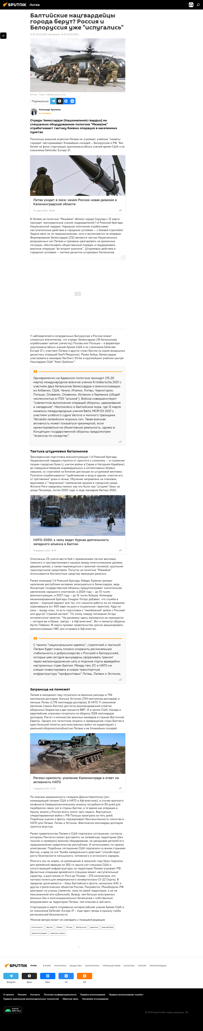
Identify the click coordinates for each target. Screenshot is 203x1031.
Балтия (49, 927)
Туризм (142, 965)
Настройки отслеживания (95, 998)
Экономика (92, 965)
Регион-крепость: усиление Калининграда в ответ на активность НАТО (76, 780)
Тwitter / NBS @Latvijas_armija (52, 94)
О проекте (8, 994)
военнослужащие (39, 933)
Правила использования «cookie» (126, 994)
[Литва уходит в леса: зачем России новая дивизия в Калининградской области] (77, 175)
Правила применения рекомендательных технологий (31, 998)
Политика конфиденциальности (60, 994)
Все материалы (45, 113)
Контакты (35, 994)
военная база (107, 927)
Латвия (59, 927)
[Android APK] (13, 1010)
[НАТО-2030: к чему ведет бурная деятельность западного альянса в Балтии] (77, 515)
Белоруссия (81, 927)
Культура (129, 965)
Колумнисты (37, 927)
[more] (120, 210)
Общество (75, 965)
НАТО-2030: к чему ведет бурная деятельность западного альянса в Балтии (71, 542)
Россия (69, 927)
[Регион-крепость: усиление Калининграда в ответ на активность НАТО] (77, 753)
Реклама (22, 994)
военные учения (58, 933)
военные (94, 927)
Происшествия (111, 965)
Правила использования (92, 994)
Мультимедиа (158, 965)
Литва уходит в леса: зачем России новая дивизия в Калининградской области (75, 202)
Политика (60, 965)
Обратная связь (70, 998)
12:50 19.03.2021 (38, 34)
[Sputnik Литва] (15, 7)
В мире (47, 965)
